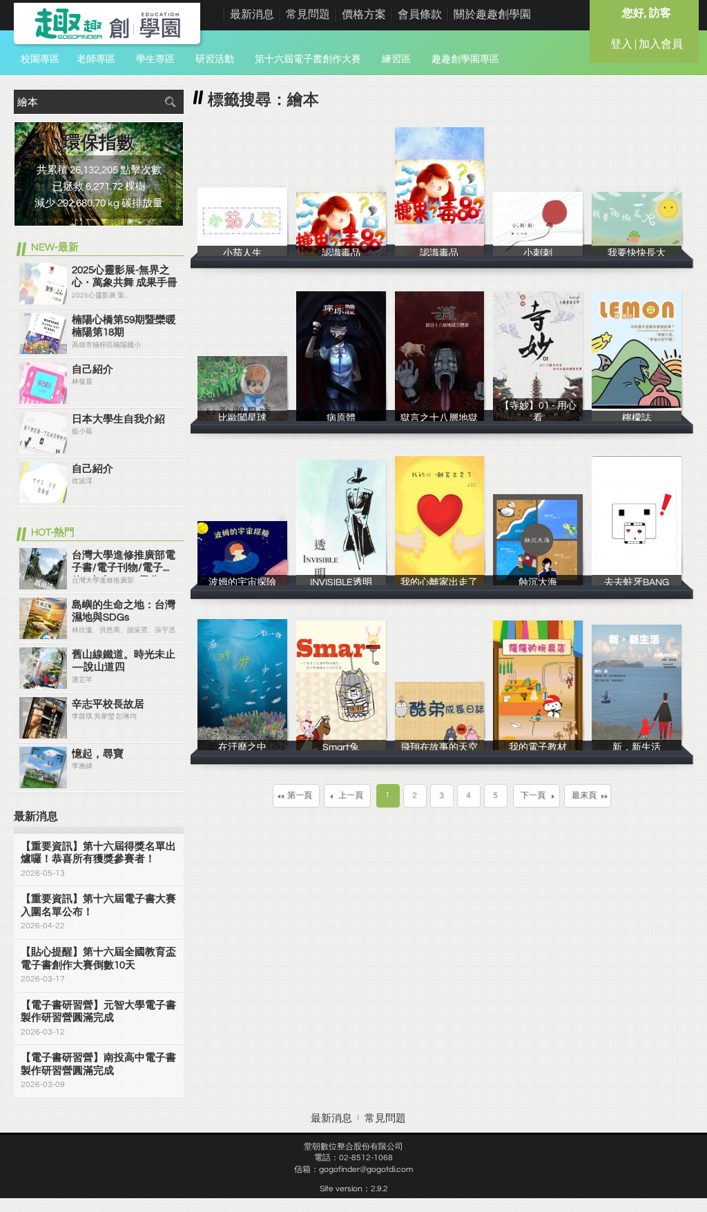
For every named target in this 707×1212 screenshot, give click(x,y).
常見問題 (308, 14)
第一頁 (299, 795)
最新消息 (252, 14)
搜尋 (170, 102)
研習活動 (214, 59)
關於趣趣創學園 (492, 14)
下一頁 (533, 795)
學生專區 (155, 59)
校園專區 (40, 59)
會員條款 (420, 14)
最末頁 (584, 795)
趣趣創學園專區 (465, 59)
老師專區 (96, 59)
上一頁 (350, 795)
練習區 (396, 59)
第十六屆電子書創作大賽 (308, 59)
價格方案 (364, 14)
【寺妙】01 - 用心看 (538, 416)
